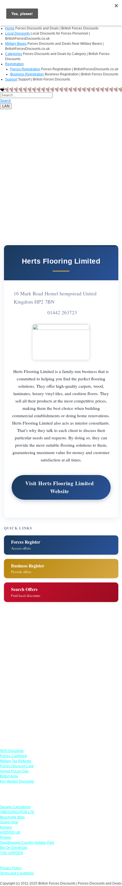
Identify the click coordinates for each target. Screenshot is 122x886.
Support (11, 79)
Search (5, 101)
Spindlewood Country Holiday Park (27, 843)
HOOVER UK (10, 832)
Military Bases (16, 44)
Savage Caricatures (15, 807)
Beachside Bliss (12, 817)
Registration (14, 64)
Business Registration (27, 74)
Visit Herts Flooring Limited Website (59, 487)
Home (9, 28)
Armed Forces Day (14, 771)
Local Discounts (17, 33)
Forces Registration (25, 69)
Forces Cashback (13, 756)
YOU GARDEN (11, 853)
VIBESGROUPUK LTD (17, 812)
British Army (9, 776)
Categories (13, 54)
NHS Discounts (12, 751)
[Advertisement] (61, 170)
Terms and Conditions (17, 873)
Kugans (6, 827)
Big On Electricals (13, 848)
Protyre (5, 838)
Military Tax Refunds (15, 761)
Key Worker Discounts (17, 781)
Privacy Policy (11, 868)
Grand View (9, 822)
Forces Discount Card (16, 766)
